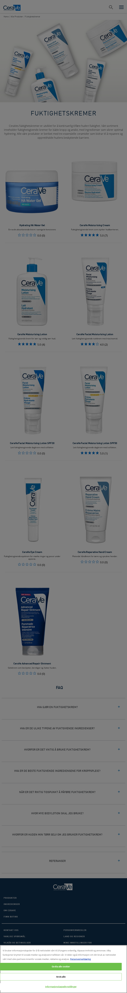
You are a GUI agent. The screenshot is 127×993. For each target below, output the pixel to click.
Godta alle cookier (61, 966)
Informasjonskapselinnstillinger (61, 986)
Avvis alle (60, 976)
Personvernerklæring (80, 959)
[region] (63, 969)
